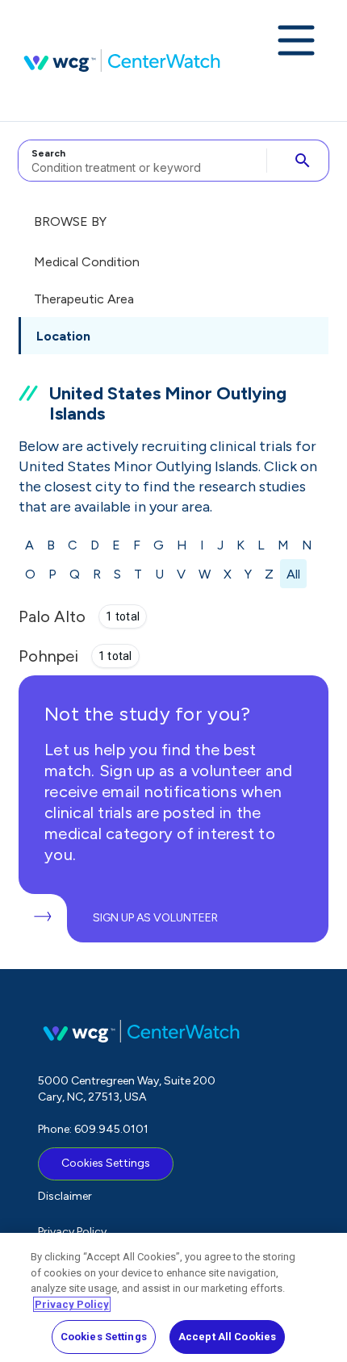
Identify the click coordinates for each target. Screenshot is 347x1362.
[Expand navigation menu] (296, 42)
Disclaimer (65, 1196)
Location (63, 336)
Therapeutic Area (84, 299)
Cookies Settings (105, 1163)
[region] (173, 1297)
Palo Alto (52, 616)
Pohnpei (48, 656)
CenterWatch (122, 60)
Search (48, 153)
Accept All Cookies (227, 1337)
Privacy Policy (72, 1232)
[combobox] (140, 160)
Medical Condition (87, 261)
